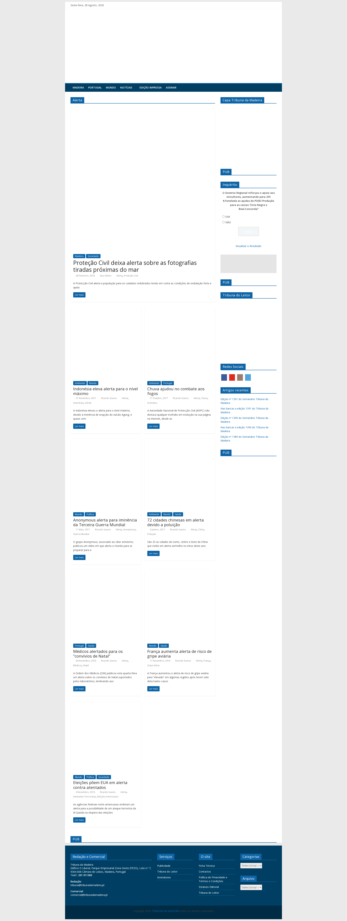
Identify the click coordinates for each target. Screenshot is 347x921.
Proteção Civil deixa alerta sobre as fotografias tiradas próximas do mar (135, 266)
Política (90, 514)
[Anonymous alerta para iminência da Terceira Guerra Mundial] (105, 441)
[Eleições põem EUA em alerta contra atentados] (105, 703)
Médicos (77, 665)
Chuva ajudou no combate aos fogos (176, 391)
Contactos (205, 871)
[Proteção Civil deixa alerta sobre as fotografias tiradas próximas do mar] (142, 108)
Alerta (119, 275)
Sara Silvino (105, 275)
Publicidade (163, 865)
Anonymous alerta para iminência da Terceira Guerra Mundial (105, 522)
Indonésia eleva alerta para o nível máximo (105, 391)
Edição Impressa (151, 87)
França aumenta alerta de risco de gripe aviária (179, 653)
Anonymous (129, 529)
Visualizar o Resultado (248, 246)
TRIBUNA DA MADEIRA (165, 911)
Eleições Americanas (107, 796)
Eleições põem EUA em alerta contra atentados (100, 785)
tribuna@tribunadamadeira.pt (87, 885)
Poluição (151, 534)
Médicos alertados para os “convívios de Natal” (98, 653)
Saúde (178, 514)
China (201, 529)
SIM (227, 216)
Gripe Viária (153, 665)
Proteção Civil (131, 275)
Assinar (171, 87)
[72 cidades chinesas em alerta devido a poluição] (180, 441)
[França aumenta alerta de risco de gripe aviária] (180, 572)
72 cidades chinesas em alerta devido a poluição (175, 522)
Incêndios (152, 402)
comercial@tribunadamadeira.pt (89, 895)
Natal (86, 665)
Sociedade (93, 256)
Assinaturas (164, 877)
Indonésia (78, 402)
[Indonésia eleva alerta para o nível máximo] (105, 310)
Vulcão (88, 402)
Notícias (126, 87)
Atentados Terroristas (84, 796)
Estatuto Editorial (209, 887)
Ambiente (80, 383)
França (207, 660)
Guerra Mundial (81, 534)
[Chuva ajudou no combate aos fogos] (180, 310)
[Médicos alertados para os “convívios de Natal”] (105, 572)
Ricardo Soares (109, 398)
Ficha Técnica (207, 865)
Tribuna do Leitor (167, 871)
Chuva (204, 398)
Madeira (78, 87)
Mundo (111, 87)
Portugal (95, 87)
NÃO (228, 222)
